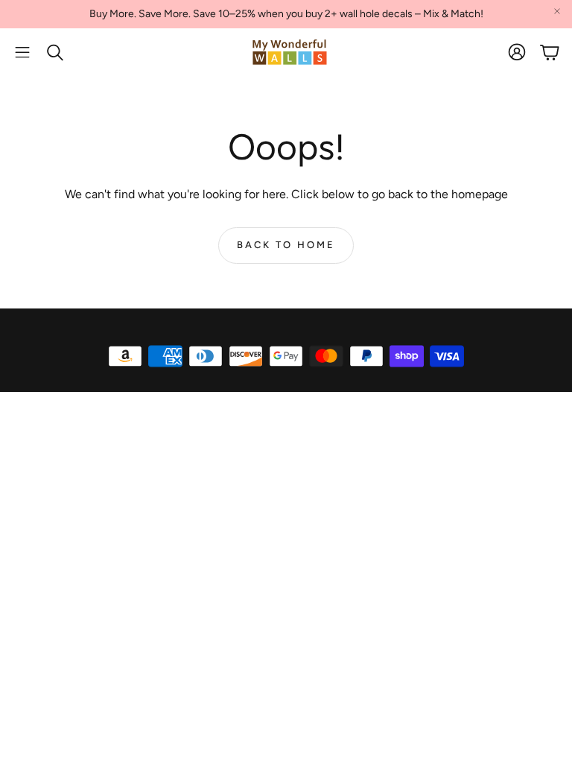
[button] (22, 52)
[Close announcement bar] (557, 11)
